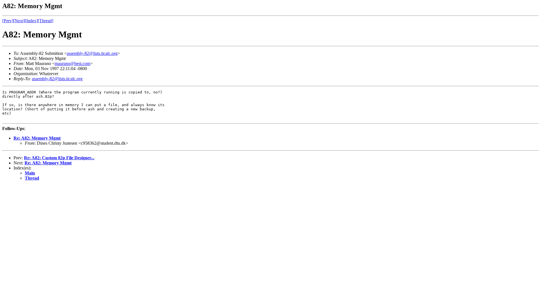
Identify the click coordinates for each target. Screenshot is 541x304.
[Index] (31, 20)
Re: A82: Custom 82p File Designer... (59, 157)
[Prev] (7, 20)
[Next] (19, 20)
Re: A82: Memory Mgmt (37, 138)
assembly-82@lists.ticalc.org (92, 53)
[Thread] (45, 20)
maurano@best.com (72, 63)
